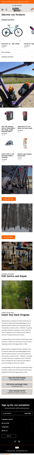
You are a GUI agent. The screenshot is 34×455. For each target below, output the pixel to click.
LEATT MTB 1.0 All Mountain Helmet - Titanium (8, 155)
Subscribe (27, 413)
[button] (2, 9)
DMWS (22, 450)
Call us (9, 436)
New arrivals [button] (6, 52)
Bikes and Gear (8, 199)
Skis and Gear (8, 237)
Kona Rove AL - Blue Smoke (10, 44)
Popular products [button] (7, 57)
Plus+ (26, 450)
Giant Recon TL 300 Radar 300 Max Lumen (25, 127)
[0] (31, 9)
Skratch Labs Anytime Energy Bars (25, 154)
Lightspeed (7, 454)
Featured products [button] (8, 20)
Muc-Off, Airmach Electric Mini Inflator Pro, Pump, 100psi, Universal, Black (8, 129)
